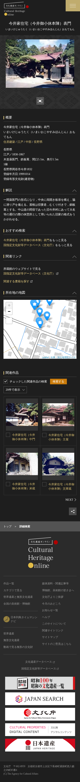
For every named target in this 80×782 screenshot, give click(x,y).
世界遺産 (8, 633)
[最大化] (9, 321)
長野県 (38, 141)
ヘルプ (46, 617)
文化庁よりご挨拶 (52, 596)
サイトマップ (50, 637)
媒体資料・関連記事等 (55, 583)
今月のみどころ (51, 603)
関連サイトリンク (52, 630)
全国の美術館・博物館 (16, 603)
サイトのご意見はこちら (56, 643)
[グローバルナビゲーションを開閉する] (73, 5)
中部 (28, 141)
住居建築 (9, 141)
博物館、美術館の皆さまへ (58, 590)
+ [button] (9, 305)
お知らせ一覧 (50, 610)
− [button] (9, 311)
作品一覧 (8, 583)
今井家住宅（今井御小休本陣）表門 (26, 240)
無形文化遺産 (11, 640)
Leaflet (45, 357)
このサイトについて (54, 623)
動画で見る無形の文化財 (18, 646)
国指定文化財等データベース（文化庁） (29, 245)
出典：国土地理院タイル (63, 357)
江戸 (20, 141)
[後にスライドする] (71, 499)
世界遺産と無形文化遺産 (18, 596)
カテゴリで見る (12, 590)
